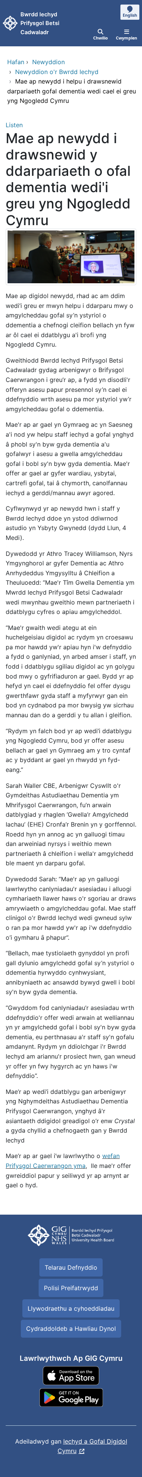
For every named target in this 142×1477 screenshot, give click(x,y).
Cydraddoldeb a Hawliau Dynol (71, 1328)
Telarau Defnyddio (71, 1267)
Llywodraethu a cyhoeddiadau (71, 1308)
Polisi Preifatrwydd (71, 1288)
